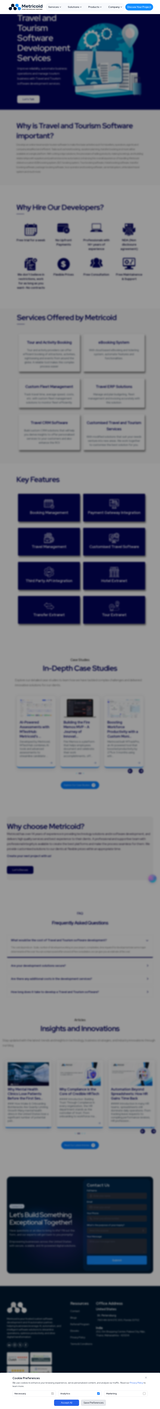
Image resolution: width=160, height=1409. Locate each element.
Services (53, 7)
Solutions (73, 7)
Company (114, 7)
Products (93, 7)
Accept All (66, 1402)
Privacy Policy (136, 1382)
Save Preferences (93, 1402)
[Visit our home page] (26, 7)
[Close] (146, 1377)
